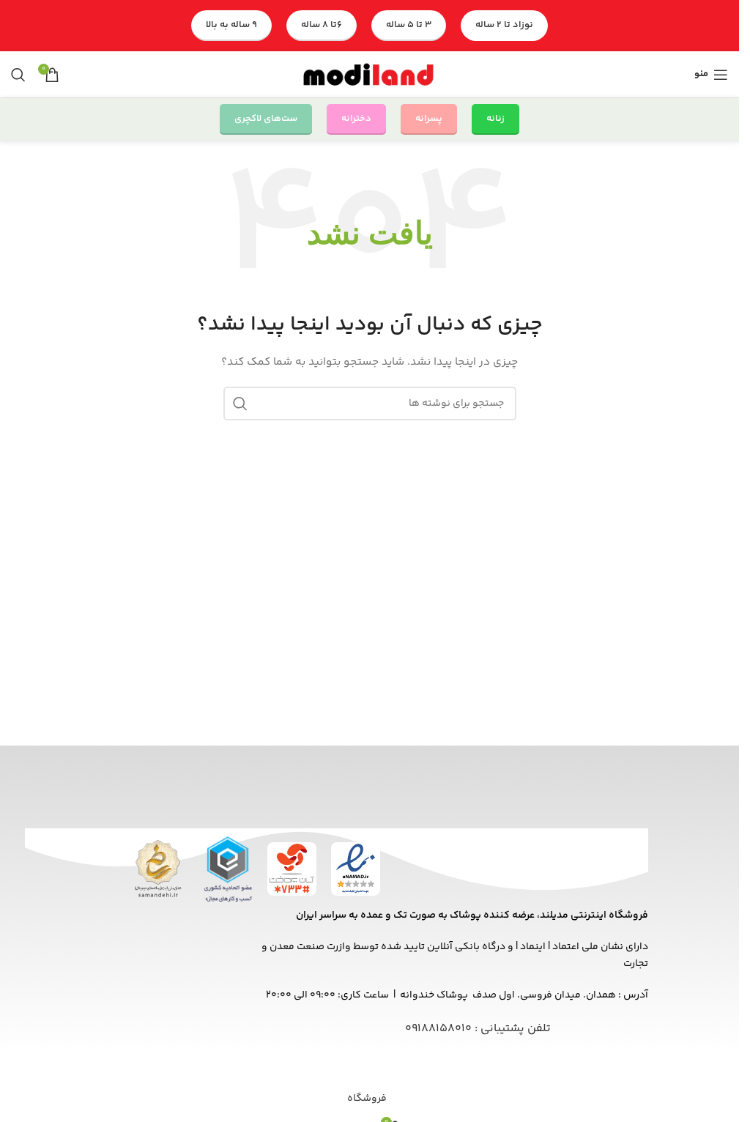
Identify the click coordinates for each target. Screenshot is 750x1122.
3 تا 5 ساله (408, 25)
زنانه (495, 118)
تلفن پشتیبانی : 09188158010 (478, 1028)
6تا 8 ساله (321, 25)
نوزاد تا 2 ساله (504, 25)
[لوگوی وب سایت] (370, 75)
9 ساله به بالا (231, 25)
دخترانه (356, 118)
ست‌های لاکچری (265, 118)
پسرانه (428, 118)
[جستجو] (18, 74)
